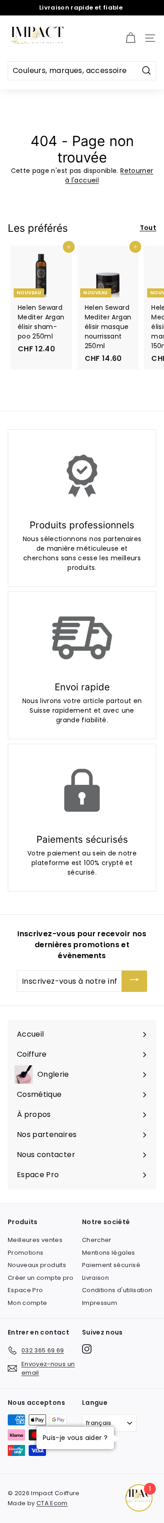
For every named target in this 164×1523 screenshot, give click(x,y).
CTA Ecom (52, 1503)
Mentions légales (108, 1252)
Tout (148, 227)
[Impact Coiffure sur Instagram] (87, 1349)
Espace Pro (25, 1290)
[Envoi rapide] (82, 638)
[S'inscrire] (134, 981)
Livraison (95, 1277)
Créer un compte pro (41, 1277)
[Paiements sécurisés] (82, 790)
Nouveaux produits (37, 1265)
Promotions (26, 1252)
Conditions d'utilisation (117, 1290)
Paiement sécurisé (111, 1265)
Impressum (99, 1303)
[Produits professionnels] (82, 476)
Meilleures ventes (35, 1240)
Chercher (97, 1240)
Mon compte (27, 1303)
